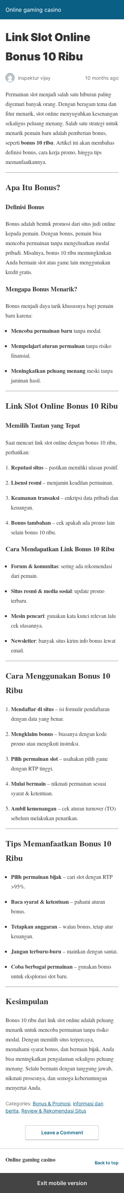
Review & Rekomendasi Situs (53, 1111)
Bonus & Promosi (51, 1103)
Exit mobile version (62, 1183)
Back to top (106, 1162)
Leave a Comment (62, 1132)
